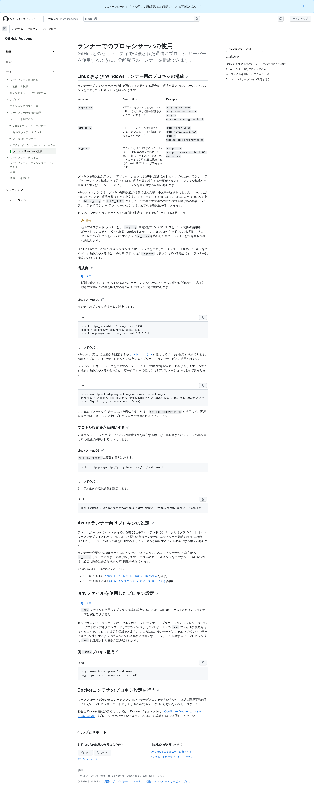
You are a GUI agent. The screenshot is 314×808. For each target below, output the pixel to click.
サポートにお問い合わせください (174, 756)
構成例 (83, 268)
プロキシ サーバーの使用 (41, 28)
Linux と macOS (88, 300)
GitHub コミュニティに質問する (173, 751)
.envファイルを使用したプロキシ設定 (116, 593)
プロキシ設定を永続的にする (101, 427)
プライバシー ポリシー (89, 759)
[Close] (304, 6)
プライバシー (120, 781)
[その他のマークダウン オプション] (260, 49)
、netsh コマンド (141, 354)
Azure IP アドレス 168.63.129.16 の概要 (131, 576)
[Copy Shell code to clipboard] (203, 317)
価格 (148, 781)
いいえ (104, 752)
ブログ (187, 781)
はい (87, 752)
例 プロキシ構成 (96, 652)
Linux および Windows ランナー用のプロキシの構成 (131, 76)
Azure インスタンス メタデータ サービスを (137, 581)
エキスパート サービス (167, 781)
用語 (107, 781)
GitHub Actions (18, 38)
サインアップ (300, 18)
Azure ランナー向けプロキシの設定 (113, 523)
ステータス (137, 781)
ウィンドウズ (86, 347)
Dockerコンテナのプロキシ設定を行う (117, 690)
